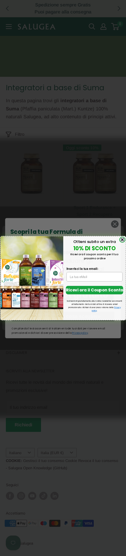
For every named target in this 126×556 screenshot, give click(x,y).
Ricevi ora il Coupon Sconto (94, 290)
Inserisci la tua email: (82, 268)
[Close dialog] (122, 239)
